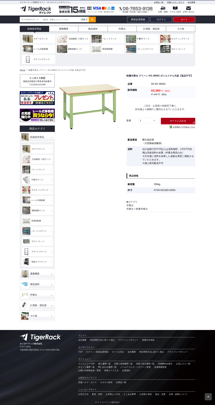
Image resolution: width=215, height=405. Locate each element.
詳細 (83, 19)
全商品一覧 (159, 2)
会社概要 (191, 2)
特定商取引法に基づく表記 (102, 340)
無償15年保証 (148, 340)
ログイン (161, 19)
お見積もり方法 (113, 394)
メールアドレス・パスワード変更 (135, 367)
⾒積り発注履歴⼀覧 (145, 364)
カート (184, 19)
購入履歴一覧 (104, 364)
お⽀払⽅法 (83, 394)
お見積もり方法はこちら (183, 127)
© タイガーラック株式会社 (107, 402)
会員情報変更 (160, 367)
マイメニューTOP (86, 364)
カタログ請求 (106, 382)
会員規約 (126, 370)
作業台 (130, 205)
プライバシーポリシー (128, 340)
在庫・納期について (178, 394)
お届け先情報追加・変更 (89, 370)
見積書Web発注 (165, 364)
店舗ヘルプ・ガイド (175, 2)
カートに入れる (178, 121)
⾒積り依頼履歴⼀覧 (123, 364)
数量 (129, 120)
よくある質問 (130, 394)
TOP (80, 352)
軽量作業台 (142, 209)
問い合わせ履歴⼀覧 (107, 367)
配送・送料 (97, 394)
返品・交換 (160, 394)
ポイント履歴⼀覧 (86, 367)
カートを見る (118, 352)
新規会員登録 (138, 19)
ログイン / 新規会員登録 (97, 352)
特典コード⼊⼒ (111, 370)
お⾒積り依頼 (145, 394)
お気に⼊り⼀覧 (183, 364)
